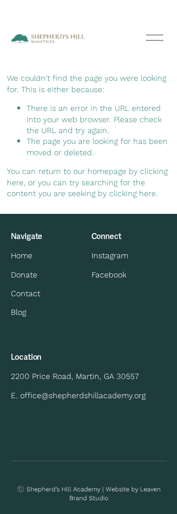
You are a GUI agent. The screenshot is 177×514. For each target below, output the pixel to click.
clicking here (132, 193)
